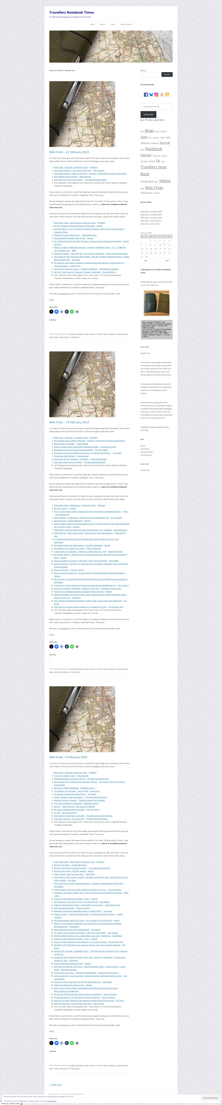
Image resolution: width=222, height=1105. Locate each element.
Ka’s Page (76, 260)
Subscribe (148, 114)
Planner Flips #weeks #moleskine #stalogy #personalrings (79, 591)
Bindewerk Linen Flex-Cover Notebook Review (73, 450)
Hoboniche (145, 143)
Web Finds (64, 337)
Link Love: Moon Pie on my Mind (68, 462)
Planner (146, 155)
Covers (163, 131)
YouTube (157, 193)
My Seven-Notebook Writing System (69, 809)
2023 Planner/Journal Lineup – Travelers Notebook (75, 269)
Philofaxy (94, 167)
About (102, 24)
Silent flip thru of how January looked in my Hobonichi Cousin (80, 607)
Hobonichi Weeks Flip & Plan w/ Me (69, 985)
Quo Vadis (117, 453)
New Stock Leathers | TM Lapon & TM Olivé (72, 170)
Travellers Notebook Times (71, 12)
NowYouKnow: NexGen (109, 269)
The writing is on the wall (65, 791)
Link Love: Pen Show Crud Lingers (68, 179)
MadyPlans (117, 936)
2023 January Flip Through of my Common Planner (75, 782)
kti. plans (120, 1000)
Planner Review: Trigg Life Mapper (69, 797)
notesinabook (82, 444)
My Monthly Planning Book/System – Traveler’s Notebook (78, 545)
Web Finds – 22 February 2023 (69, 152)
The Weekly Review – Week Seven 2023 (70, 173)
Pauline (76, 527)
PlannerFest (157, 156)
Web (92, 334)
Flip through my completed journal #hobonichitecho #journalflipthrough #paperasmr (91, 579)
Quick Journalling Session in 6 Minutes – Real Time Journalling (80, 561)
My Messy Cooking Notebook (66, 788)
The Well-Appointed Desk (95, 179)
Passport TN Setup (62, 865)
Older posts (55, 1084)
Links (113, 24)
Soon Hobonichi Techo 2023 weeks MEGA (71, 929)
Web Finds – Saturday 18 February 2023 (71, 167)
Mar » (167, 260)
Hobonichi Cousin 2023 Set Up (67, 235)
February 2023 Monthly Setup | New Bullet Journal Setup (78, 905)
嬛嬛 (74, 250)
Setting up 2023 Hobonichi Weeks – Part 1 (72, 899)
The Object (95, 929)
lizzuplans (76, 598)
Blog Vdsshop (99, 170)
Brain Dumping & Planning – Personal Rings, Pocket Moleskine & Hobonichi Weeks (89, 573)
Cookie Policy (51, 1101)
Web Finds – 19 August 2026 (151, 214)
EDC (150, 137)
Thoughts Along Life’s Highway (92, 800)
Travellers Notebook (76, 334)
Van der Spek (147, 181)
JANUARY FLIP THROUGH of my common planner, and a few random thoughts (87, 945)
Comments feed (147, 452)
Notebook (112, 334)
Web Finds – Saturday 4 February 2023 (70, 772)
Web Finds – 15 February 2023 (69, 422)
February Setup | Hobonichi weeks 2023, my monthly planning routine (84, 914)
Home (92, 24)
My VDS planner (61, 508)
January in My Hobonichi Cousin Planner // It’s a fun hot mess (80, 942)
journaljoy (108, 911)
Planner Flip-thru (61, 570)
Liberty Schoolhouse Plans (117, 253)
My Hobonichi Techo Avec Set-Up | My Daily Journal (76, 902)
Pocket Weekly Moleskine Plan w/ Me (69, 238)
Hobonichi (155, 143)
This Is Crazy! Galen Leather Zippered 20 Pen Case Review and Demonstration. (87, 511)
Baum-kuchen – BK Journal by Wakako (78, 806)
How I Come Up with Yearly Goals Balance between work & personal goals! (86, 988)
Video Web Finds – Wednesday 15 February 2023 (75, 505)
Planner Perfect (77, 570)
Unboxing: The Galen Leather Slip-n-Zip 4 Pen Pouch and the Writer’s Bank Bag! (88, 892)
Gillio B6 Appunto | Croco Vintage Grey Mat (72, 1003)
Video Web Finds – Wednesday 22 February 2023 (75, 223)
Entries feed (145, 449)
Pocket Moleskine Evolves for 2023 (68, 963)
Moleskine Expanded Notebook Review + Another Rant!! (78, 911)
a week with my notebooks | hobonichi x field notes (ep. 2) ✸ (80, 551)
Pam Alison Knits (69, 812)
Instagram (64, 293)
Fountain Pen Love (108, 447)
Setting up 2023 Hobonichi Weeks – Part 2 (72, 939)
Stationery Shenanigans (111, 588)
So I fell (57, 812)
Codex (157, 131)
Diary (144, 137)
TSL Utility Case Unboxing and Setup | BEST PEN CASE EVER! (80, 933)
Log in (143, 445)
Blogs (105, 334)
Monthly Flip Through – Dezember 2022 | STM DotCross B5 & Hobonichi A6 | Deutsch (90, 951)
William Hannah (147, 193)
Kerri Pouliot (123, 585)
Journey (57, 806)
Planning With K (109, 272)
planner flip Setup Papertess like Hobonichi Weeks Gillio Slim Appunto (84, 1000)
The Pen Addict (101, 450)
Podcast (164, 156)
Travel (163, 161)
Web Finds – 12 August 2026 (151, 217)
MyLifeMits (58, 542)
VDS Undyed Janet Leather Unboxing (69, 440)
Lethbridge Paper (89, 235)
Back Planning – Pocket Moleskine (68, 521)
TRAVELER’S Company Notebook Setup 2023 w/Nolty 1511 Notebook (83, 530)
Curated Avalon (114, 889)
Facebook (156, 137)
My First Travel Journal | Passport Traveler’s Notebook (77, 272)
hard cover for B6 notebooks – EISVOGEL (71, 459)
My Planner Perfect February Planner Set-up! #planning (78, 994)
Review (152, 161)
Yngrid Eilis (90, 874)
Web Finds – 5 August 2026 (151, 220)
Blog (142, 131)
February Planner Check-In (65, 800)
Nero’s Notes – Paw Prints (88, 791)
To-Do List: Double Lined (64, 775)
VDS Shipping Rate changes (66, 176)
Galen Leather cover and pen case (68, 874)
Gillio (168, 137)
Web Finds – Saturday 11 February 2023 (71, 437)
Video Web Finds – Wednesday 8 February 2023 (74, 862)
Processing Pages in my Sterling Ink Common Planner (77, 997)
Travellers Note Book (154, 170)
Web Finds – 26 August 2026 (151, 211)
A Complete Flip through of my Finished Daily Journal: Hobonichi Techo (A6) (86, 539)
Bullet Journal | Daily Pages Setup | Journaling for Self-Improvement (83, 533)
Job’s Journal (113, 933)
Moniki (99, 226)
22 (151, 252)
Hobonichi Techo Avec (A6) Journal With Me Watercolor (77, 982)
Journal (165, 142)
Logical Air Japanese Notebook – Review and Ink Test (76, 588)
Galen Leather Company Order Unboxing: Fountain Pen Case (80, 889)
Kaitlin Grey (75, 266)
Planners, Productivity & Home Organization (108, 173)
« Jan (145, 260)
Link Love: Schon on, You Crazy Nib (69, 819)
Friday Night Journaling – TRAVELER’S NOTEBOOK (75, 973)
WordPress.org (146, 455)
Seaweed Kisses (120, 530)
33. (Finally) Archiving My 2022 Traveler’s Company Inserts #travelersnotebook (87, 241)
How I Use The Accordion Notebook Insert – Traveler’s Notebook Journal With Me (88, 883)
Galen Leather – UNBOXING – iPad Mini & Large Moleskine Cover (81, 517)
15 (151, 249)
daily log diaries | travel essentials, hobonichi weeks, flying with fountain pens (88, 976)
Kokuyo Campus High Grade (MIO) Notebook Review (76, 447)
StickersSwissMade (98, 459)
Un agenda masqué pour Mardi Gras (70, 794)
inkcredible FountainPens (99, 868)
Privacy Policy (126, 24)
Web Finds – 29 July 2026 (150, 223)
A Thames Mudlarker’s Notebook (68, 803)
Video (156, 181)
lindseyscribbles (61, 232)
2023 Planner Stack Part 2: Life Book (69, 816)
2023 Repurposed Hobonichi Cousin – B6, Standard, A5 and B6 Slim (83, 920)
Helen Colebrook (94, 548)
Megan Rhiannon (115, 551)
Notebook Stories (87, 788)
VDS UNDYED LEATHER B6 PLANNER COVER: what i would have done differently (88, 601)
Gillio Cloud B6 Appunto (64, 908)
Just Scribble (98, 1003)
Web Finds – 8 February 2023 (68, 757)
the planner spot (116, 607)
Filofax (162, 137)
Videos (87, 334)
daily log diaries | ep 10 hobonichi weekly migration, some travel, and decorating (89, 229)
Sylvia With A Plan (112, 905)
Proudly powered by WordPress (72, 1094)
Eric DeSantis (116, 517)
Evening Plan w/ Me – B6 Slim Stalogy (70, 871)
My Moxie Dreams (69, 969)
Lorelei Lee (58, 954)
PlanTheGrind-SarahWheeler (66, 991)
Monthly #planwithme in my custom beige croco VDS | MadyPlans (82, 936)
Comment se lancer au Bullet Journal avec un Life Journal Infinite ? (82, 453)
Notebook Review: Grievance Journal (69, 779)
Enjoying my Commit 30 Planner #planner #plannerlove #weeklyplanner (85, 585)
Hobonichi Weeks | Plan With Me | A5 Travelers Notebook (79, 253)
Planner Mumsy (83, 908)
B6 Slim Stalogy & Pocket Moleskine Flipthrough (74, 226)
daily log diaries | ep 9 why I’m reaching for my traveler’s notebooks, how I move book (91, 564)
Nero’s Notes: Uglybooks (64, 444)
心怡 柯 (73, 508)
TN (158, 160)
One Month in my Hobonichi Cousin (69, 548)
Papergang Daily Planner (64, 456)
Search (143, 70)
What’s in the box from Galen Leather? (70, 868)
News (142, 150)
